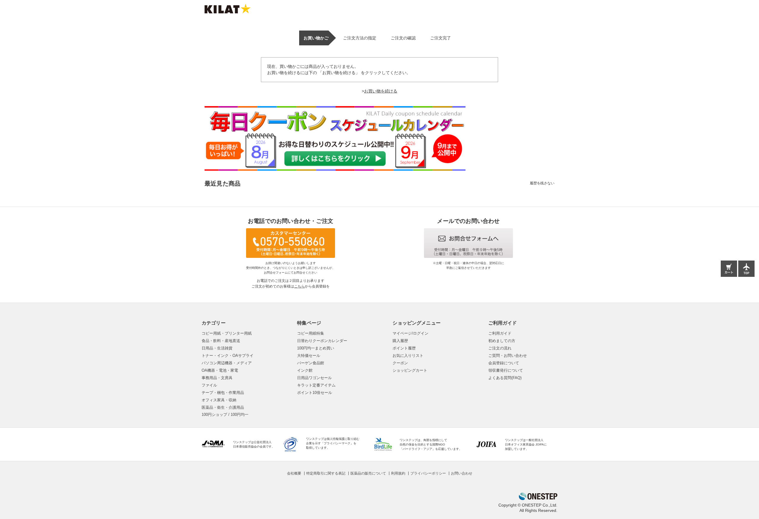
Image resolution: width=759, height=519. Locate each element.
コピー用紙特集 (310, 333)
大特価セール (308, 355)
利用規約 (398, 473)
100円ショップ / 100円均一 (225, 414)
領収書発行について (505, 370)
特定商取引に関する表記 (325, 473)
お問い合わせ (461, 473)
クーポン (400, 363)
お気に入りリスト (408, 355)
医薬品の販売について (368, 473)
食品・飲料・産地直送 (221, 340)
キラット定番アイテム (316, 385)
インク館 (304, 370)
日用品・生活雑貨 (217, 348)
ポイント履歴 (404, 348)
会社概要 (294, 473)
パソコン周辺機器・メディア (227, 363)
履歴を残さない (542, 183)
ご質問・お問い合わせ (507, 355)
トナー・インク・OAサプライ (227, 355)
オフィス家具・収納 (219, 400)
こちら (299, 286)
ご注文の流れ (499, 348)
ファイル (209, 385)
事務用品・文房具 (217, 378)
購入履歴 (400, 340)
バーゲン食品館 (310, 363)
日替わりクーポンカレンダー (322, 340)
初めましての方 (501, 340)
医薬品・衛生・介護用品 (223, 407)
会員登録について (503, 363)
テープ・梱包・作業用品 (223, 392)
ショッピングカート (410, 370)
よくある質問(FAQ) (505, 378)
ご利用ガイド (499, 333)
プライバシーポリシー (428, 473)
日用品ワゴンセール (314, 378)
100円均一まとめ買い (315, 348)
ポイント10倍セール (314, 392)
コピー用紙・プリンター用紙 (227, 333)
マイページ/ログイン (410, 333)
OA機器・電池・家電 (220, 370)
